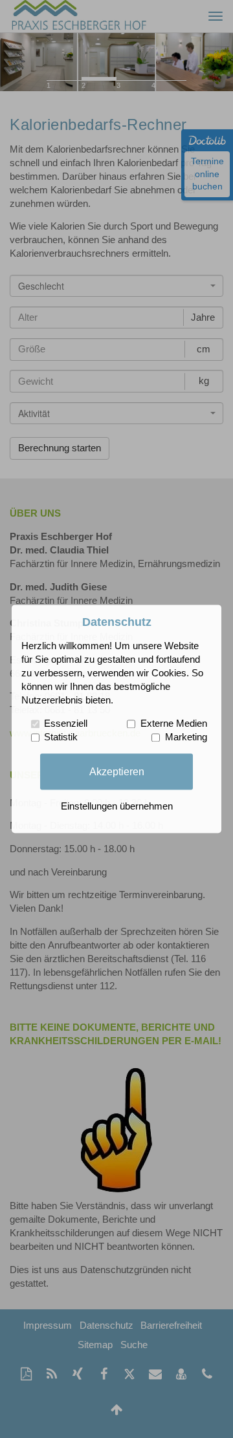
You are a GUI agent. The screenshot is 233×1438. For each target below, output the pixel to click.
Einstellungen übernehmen (117, 807)
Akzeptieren (116, 771)
